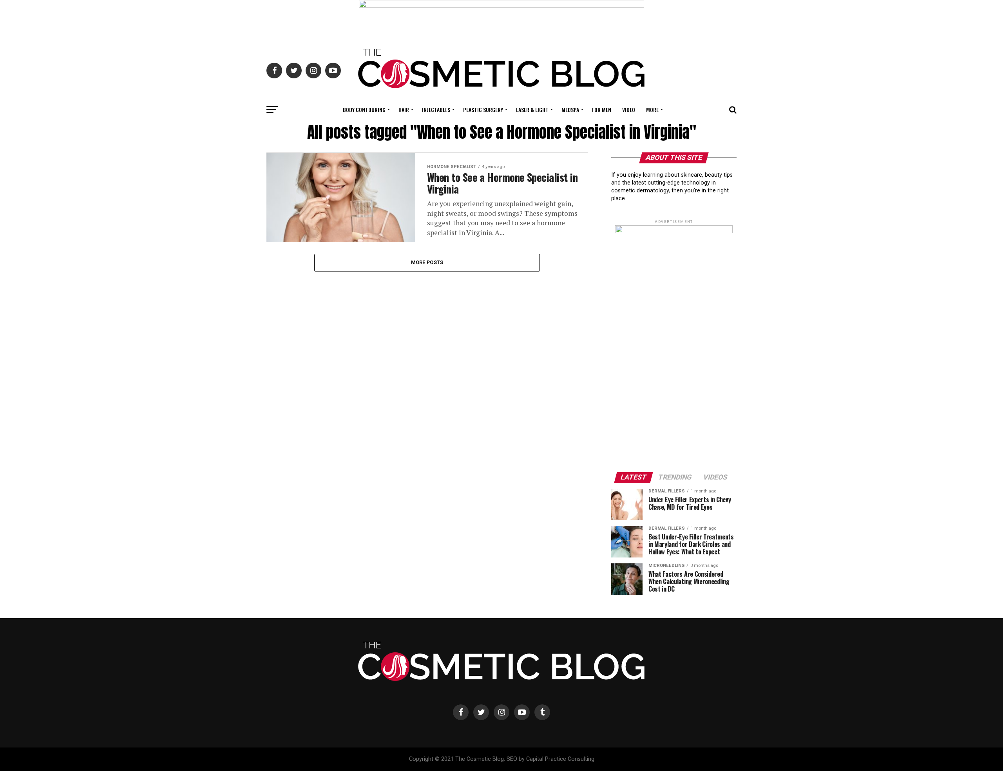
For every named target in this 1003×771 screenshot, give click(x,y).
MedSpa (570, 109)
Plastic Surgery (483, 109)
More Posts (427, 262)
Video (628, 109)
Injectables (436, 109)
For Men (601, 109)
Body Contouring (364, 109)
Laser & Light (532, 109)
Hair (403, 109)
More (652, 109)
